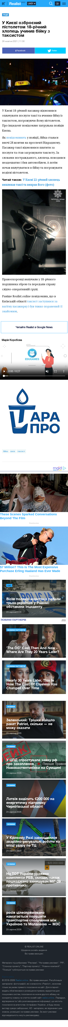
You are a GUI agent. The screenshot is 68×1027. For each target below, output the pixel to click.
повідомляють (16, 137)
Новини (11, 707)
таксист (21, 451)
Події (5, 15)
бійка (5, 451)
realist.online (48, 998)
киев (12, 451)
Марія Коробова (12, 339)
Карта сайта (8, 977)
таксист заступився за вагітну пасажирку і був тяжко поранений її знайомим (32, 306)
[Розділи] (64, 1)
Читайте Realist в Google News (34, 327)
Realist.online (22, 980)
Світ (9, 585)
